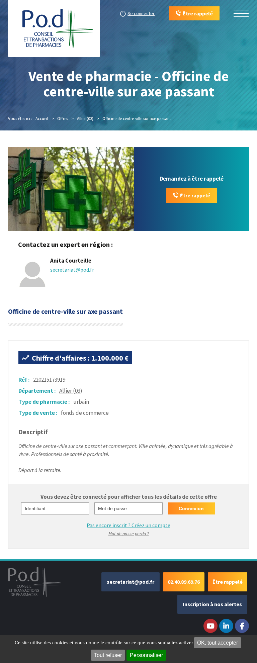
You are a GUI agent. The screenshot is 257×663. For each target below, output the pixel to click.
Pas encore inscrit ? (128, 525)
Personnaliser (146, 655)
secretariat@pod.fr (72, 269)
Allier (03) (70, 390)
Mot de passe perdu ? (128, 534)
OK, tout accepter (217, 643)
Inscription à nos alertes (212, 604)
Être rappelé (195, 195)
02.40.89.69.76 (184, 581)
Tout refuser (108, 655)
